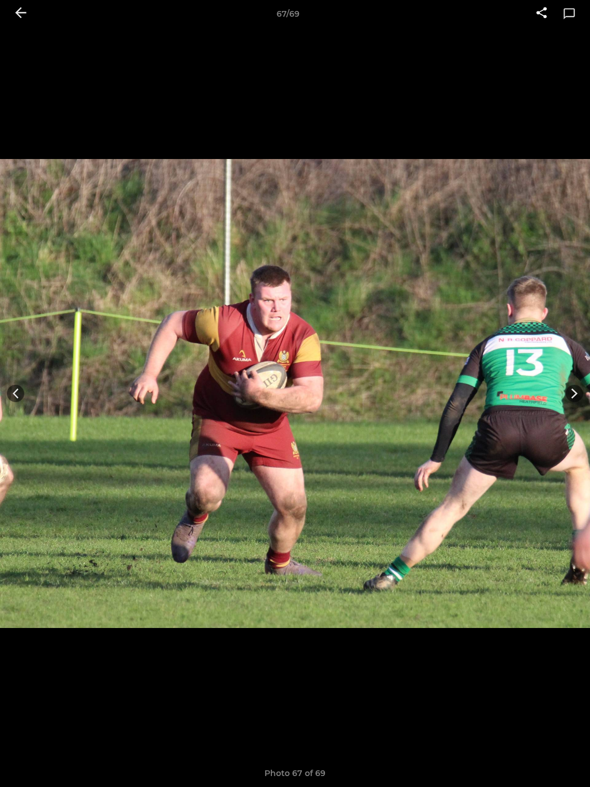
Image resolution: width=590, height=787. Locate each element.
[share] (542, 14)
